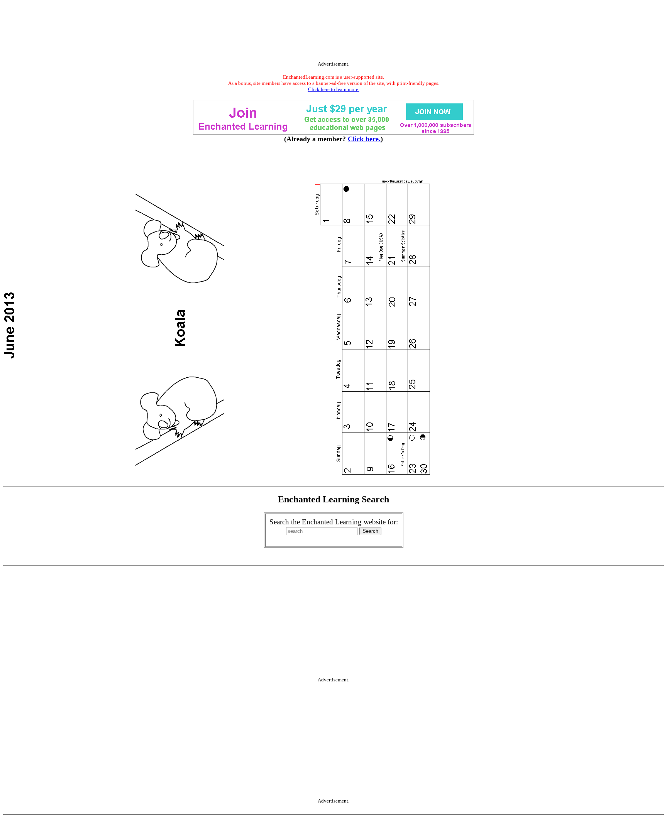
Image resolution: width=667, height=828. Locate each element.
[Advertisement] (333, 32)
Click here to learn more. (333, 89)
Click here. (364, 139)
